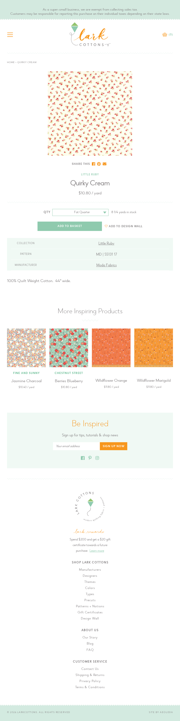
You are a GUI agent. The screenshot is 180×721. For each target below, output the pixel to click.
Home (11, 62)
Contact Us (90, 669)
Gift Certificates (90, 612)
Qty (47, 212)
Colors (90, 588)
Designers (90, 576)
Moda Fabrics (106, 265)
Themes (90, 582)
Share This (81, 164)
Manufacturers (90, 570)
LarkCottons (27, 712)
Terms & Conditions (90, 687)
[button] (123, 226)
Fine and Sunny (26, 373)
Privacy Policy (90, 681)
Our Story (90, 637)
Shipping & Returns (90, 675)
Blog (90, 644)
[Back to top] (172, 567)
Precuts (90, 600)
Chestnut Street (69, 373)
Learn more (97, 551)
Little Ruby (90, 175)
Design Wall (90, 618)
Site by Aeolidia (161, 712)
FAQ (90, 650)
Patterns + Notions (90, 606)
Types (90, 594)
